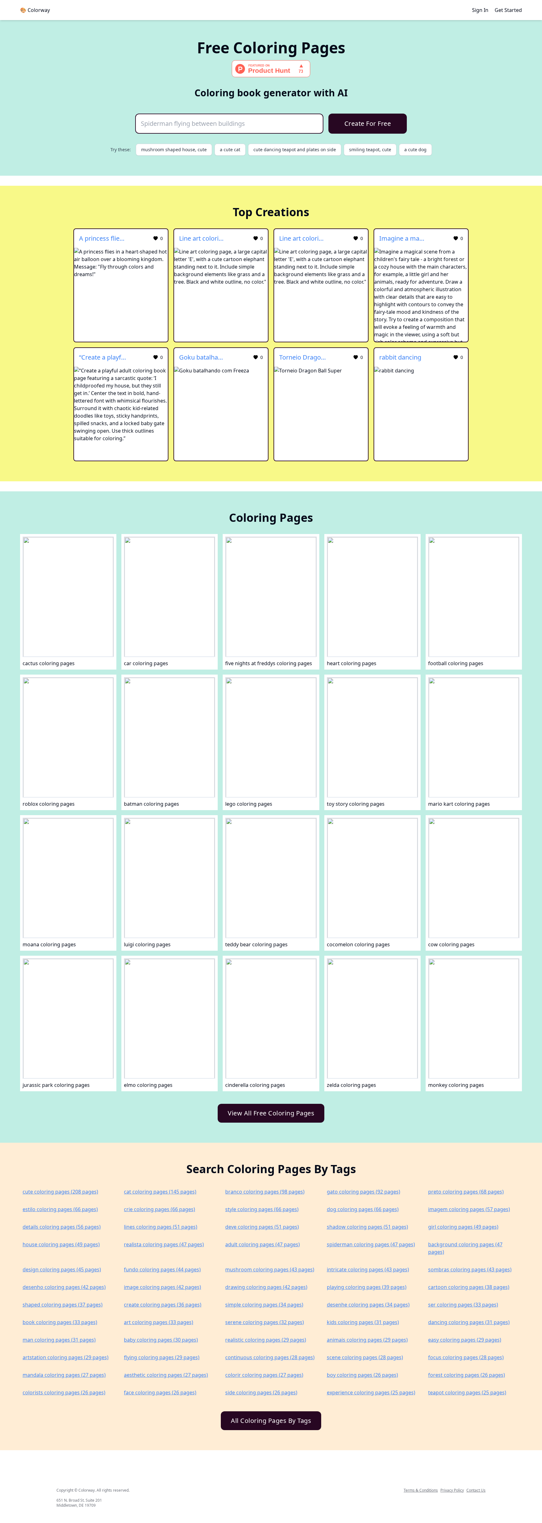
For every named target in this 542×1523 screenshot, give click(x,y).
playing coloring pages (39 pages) (366, 1287)
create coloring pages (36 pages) (162, 1304)
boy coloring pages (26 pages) (362, 1374)
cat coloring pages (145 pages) (160, 1191)
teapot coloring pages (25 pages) (467, 1392)
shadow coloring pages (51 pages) (367, 1226)
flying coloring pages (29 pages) (161, 1357)
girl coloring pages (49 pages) (463, 1226)
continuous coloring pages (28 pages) (270, 1357)
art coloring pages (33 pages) (158, 1322)
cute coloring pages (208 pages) (60, 1191)
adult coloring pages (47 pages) (262, 1244)
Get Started (508, 10)
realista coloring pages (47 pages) (164, 1244)
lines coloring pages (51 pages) (160, 1226)
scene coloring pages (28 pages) (365, 1357)
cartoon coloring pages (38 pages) (468, 1287)
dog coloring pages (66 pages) (363, 1209)
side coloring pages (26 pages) (261, 1392)
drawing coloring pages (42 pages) (266, 1287)
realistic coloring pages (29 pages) (265, 1339)
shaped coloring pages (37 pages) (63, 1304)
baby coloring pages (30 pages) (161, 1339)
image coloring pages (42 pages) (162, 1287)
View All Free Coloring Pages (271, 1113)
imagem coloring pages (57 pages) (469, 1209)
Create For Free (367, 123)
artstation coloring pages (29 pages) (66, 1357)
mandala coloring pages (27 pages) (64, 1374)
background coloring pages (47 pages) (465, 1248)
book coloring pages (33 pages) (60, 1322)
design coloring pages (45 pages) (62, 1269)
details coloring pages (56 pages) (62, 1226)
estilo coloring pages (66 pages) (60, 1209)
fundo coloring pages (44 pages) (162, 1269)
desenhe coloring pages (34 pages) (368, 1304)
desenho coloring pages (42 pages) (64, 1287)
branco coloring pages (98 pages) (265, 1191)
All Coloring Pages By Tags (271, 1420)
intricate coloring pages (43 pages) (368, 1269)
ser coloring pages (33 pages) (463, 1304)
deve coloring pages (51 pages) (262, 1226)
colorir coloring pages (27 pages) (264, 1374)
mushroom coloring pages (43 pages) (269, 1269)
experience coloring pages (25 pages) (371, 1392)
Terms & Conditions (421, 1490)
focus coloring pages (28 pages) (466, 1357)
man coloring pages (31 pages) (59, 1339)
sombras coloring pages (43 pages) (470, 1269)
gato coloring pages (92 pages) (363, 1191)
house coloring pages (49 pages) (61, 1244)
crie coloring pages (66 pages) (159, 1209)
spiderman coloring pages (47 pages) (371, 1244)
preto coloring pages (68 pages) (466, 1191)
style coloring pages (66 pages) (262, 1209)
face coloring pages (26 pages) (160, 1392)
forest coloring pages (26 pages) (466, 1374)
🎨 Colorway (35, 10)
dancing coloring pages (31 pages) (469, 1322)
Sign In (480, 10)
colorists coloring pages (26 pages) (64, 1392)
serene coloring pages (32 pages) (264, 1322)
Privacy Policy (452, 1490)
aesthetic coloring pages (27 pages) (166, 1374)
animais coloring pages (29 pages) (367, 1339)
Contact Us (476, 1490)
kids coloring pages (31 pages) (363, 1322)
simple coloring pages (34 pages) (264, 1304)
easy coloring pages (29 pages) (464, 1339)
